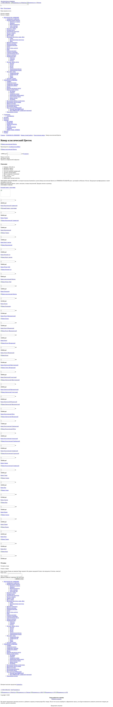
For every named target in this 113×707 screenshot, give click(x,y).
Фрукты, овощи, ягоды (13, 62)
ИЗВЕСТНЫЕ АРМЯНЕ (13, 129)
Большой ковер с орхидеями (8, 187)
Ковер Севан (4, 475)
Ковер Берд (4, 549)
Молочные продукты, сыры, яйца (15, 37)
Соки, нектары (14, 26)
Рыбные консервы (11, 51)
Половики (12, 99)
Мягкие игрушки (11, 103)
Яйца (11, 41)
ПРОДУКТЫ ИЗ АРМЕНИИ (11, 17)
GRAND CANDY (11, 78)
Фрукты (12, 63)
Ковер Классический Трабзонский (10, 426)
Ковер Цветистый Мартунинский (9, 365)
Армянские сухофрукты (13, 19)
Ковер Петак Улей (5, 267)
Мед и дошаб (10, 35)
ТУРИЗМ (9, 128)
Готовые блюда (11, 30)
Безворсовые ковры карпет (17, 95)
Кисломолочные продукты (17, 39)
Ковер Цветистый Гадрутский (8, 377)
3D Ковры (12, 91)
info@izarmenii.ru (15, 689)
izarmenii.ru (19, 684)
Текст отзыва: (4, 576)
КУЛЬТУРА (10, 123)
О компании (7, 114)
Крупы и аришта (11, 32)
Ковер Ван (3, 487)
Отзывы (6, 132)
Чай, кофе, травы (11, 71)
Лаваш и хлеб (10, 34)
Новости (6, 131)
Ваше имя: (3, 572)
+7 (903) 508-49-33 (5, 2)
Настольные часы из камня (14, 102)
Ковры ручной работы (12, 89)
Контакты (6, 118)
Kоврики (12, 92)
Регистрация (7, 8)
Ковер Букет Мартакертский (8, 316)
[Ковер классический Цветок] (9, 144)
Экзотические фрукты (15, 69)
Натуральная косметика (13, 105)
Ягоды (11, 66)
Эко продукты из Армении (8, 1)
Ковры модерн (13, 98)
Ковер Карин (4, 512)
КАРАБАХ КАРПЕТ (14, 146)
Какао (11, 75)
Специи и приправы (12, 52)
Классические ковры (15, 96)
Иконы (8, 87)
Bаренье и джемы (11, 28)
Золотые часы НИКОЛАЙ (17, 109)
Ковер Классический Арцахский (9, 438)
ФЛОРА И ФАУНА (12, 124)
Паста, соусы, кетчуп (12, 48)
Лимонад (12, 23)
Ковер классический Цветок (8, 279)
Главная (3, 135)
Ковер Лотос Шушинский (7, 352)
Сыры (11, 38)
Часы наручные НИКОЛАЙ (14, 107)
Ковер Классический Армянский (9, 451)
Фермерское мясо (11, 56)
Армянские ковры (14, 94)
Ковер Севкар (4, 463)
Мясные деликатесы (12, 42)
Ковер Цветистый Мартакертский (9, 389)
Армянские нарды (11, 82)
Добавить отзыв (19, 578)
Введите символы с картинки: (8, 577)
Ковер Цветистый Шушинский (9, 401)
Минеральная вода (15, 24)
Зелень (11, 67)
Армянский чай (14, 74)
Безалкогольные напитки (13, 20)
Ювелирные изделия (12, 112)
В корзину (26, 153)
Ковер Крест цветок (6, 242)
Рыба (8, 49)
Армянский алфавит (12, 85)
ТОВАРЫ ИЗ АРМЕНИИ (10, 80)
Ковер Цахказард (5, 291)
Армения (6, 120)
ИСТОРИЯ (10, 121)
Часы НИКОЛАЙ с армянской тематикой (21, 110)
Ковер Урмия (4, 524)
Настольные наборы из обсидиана (16, 100)
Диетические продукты (13, 31)
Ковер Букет (4, 340)
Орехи (8, 46)
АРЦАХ (9, 125)
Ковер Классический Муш (7, 414)
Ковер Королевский (6, 230)
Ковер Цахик (4, 303)
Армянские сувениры (12, 84)
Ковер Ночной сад (5, 254)
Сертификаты (10, 116)
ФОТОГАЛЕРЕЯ (11, 127)
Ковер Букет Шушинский (7, 328)
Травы (11, 77)
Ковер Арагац (4, 500)
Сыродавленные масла (13, 53)
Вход (2, 8)
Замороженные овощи (16, 70)
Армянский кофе (14, 73)
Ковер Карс (4, 536)
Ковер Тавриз (4, 218)
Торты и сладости (11, 55)
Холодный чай (14, 27)
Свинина (12, 59)
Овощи (12, 64)
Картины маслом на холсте (14, 88)
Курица (12, 60)
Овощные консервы (12, 45)
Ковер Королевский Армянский (9, 205)
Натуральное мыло (12, 106)
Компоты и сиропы (15, 21)
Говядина (12, 57)
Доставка (6, 117)
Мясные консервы (11, 44)
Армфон (9, 81)
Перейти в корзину (56, 699)
